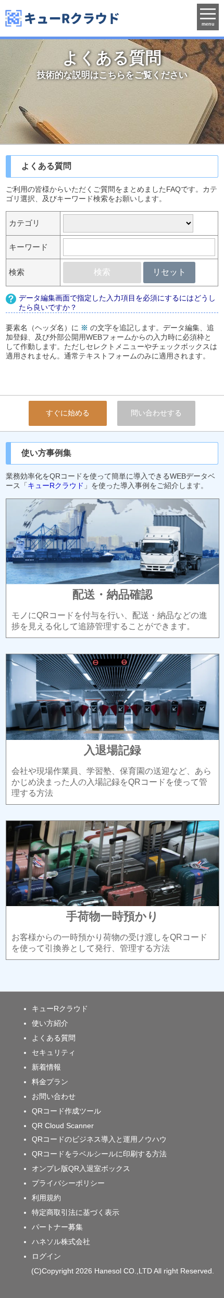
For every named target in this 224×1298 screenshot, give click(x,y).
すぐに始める (68, 413)
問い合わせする (156, 413)
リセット (169, 272)
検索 (102, 272)
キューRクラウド (56, 485)
